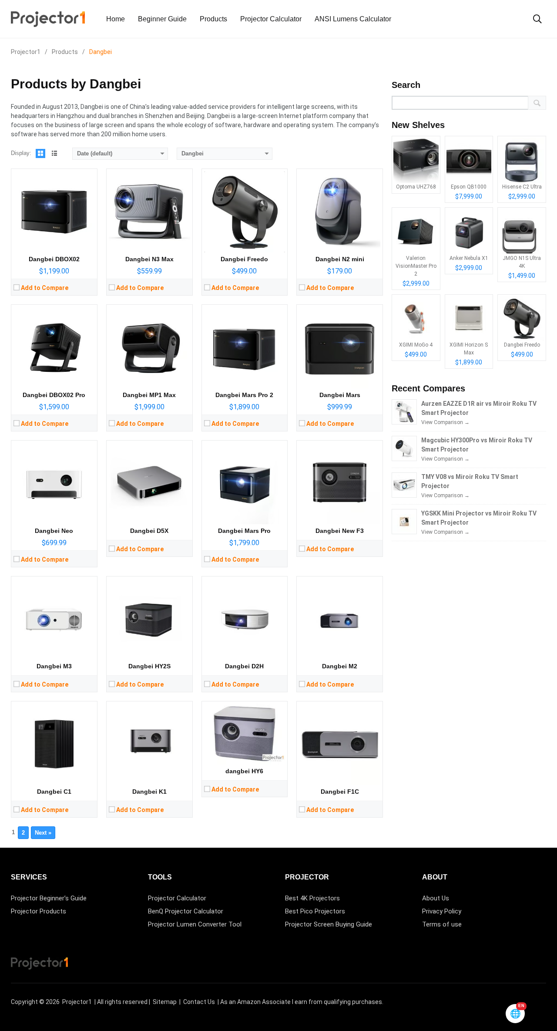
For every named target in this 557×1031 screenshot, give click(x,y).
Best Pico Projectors (315, 911)
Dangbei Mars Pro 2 (244, 394)
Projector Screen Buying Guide (328, 924)
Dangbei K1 (149, 791)
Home (115, 19)
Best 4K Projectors (312, 898)
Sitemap (165, 1001)
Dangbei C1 (54, 791)
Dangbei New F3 (339, 530)
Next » (43, 832)
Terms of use (442, 924)
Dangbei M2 (339, 666)
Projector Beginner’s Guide (49, 898)
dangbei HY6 (244, 771)
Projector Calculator (271, 19)
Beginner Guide (162, 19)
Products (213, 19)
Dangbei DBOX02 (54, 259)
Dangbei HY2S (149, 666)
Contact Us (199, 1001)
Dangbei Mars (339, 394)
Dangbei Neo (54, 530)
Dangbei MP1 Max (149, 394)
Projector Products (38, 911)
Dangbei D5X (149, 530)
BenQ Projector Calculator (185, 911)
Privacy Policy (441, 911)
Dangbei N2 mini (339, 259)
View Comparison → (445, 422)
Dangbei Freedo (244, 259)
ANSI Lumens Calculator (353, 19)
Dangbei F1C (340, 791)
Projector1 (77, 1001)
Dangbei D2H (244, 666)
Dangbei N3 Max (149, 259)
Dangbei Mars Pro (244, 530)
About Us (435, 898)
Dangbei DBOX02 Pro (54, 394)
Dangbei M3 (54, 666)
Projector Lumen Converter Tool (195, 924)
